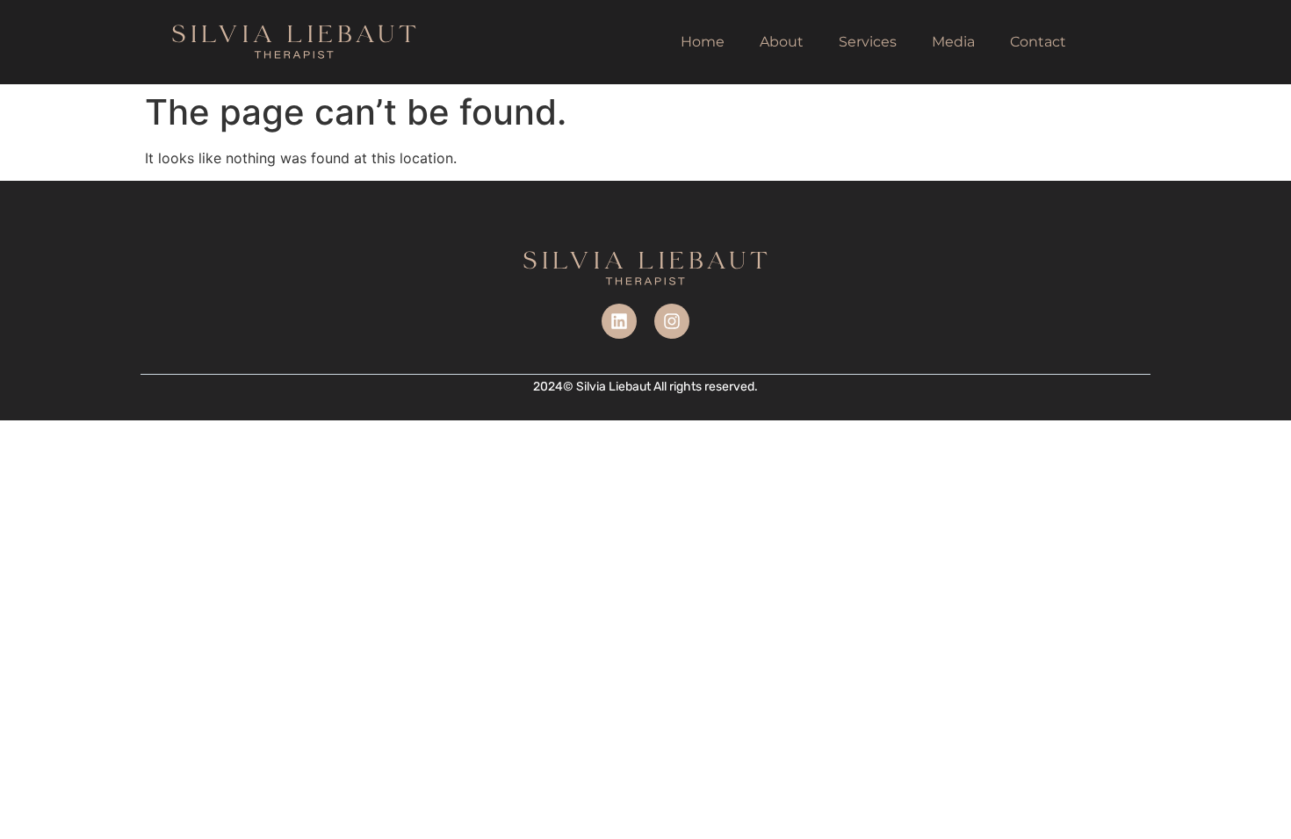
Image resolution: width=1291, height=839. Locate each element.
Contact (1038, 41)
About (782, 41)
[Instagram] (671, 321)
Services (868, 41)
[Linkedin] (619, 321)
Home (703, 41)
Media (953, 41)
